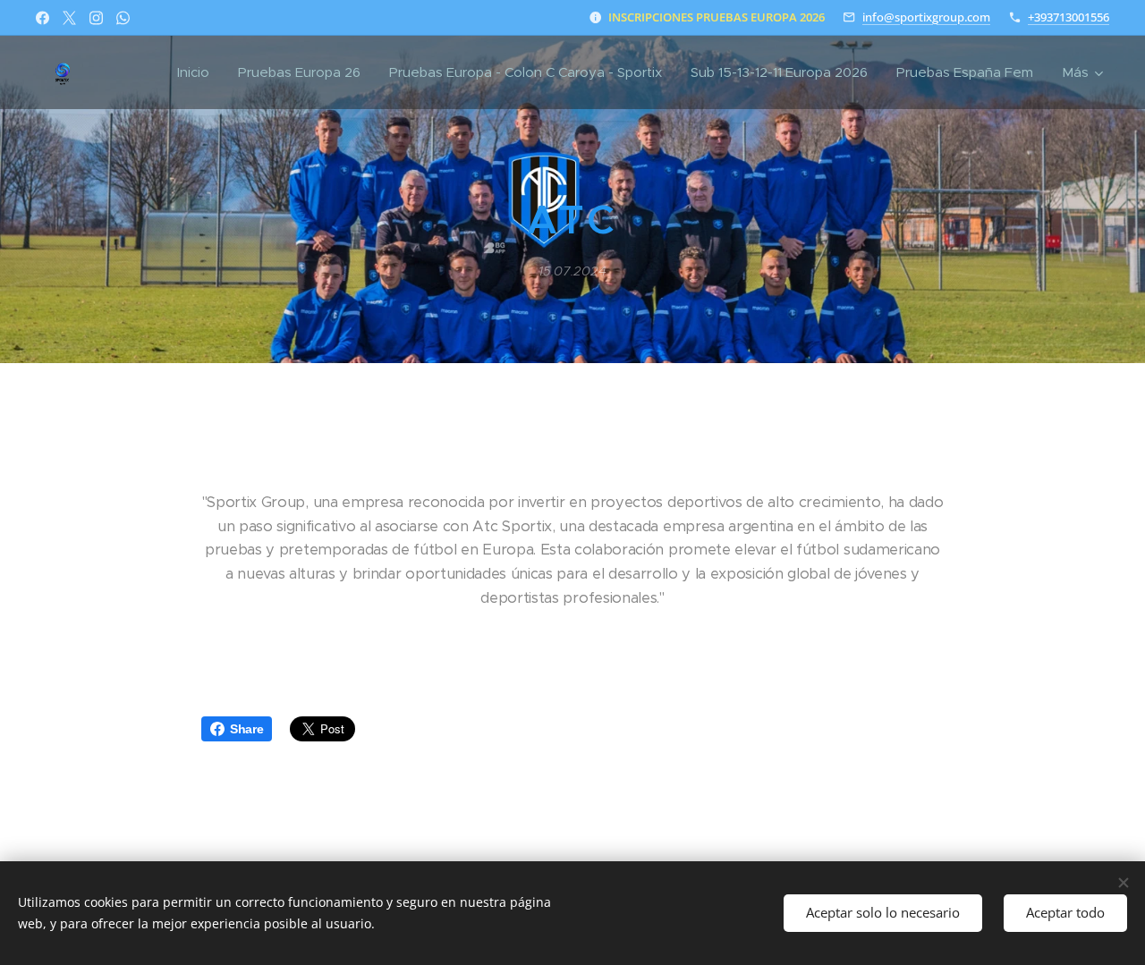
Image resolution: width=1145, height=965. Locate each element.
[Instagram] (96, 18)
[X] (69, 18)
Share (246, 729)
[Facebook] (42, 18)
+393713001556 (1068, 17)
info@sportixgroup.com (926, 17)
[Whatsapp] (123, 18)
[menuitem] (198, 72)
